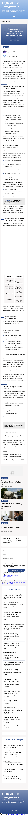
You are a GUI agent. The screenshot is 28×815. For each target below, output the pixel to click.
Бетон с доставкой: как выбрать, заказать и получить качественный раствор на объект (13, 604)
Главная (3, 21)
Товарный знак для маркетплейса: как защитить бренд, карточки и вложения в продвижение (13, 709)
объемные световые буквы (12, 726)
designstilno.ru (21, 814)
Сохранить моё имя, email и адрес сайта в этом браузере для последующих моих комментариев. (14, 565)
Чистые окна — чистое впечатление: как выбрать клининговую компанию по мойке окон (12, 671)
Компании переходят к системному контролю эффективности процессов (12, 645)
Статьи (8, 21)
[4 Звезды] (12, 460)
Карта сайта (14, 810)
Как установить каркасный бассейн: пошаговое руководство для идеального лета (13, 755)
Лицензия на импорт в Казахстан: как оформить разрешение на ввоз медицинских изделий (11, 654)
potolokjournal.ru (12, 814)
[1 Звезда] (21, 459)
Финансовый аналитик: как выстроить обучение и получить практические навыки (12, 615)
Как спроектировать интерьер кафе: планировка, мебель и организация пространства (13, 595)
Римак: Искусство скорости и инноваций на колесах (13, 746)
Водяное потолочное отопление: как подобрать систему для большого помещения (12, 635)
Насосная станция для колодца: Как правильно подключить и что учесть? (12, 778)
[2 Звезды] (22, 459)
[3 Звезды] (23, 459)
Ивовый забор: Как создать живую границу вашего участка (13, 763)
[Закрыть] (1, 814)
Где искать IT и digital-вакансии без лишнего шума (12, 701)
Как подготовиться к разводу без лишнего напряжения (13, 663)
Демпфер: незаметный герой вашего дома (13, 770)
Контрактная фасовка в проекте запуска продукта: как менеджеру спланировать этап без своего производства (13, 625)
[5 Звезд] (13, 460)
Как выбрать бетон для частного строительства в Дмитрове (12, 719)
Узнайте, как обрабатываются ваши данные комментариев (11, 575)
